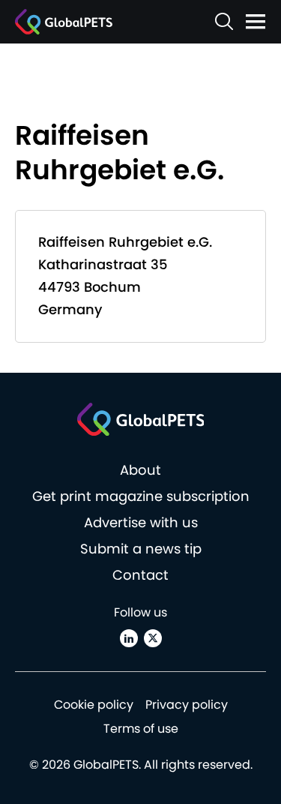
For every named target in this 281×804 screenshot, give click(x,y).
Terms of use (140, 728)
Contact (140, 575)
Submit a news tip (141, 548)
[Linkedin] (129, 638)
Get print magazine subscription (141, 496)
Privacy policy (186, 704)
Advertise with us (141, 522)
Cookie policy (93, 704)
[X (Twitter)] (153, 638)
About (140, 469)
